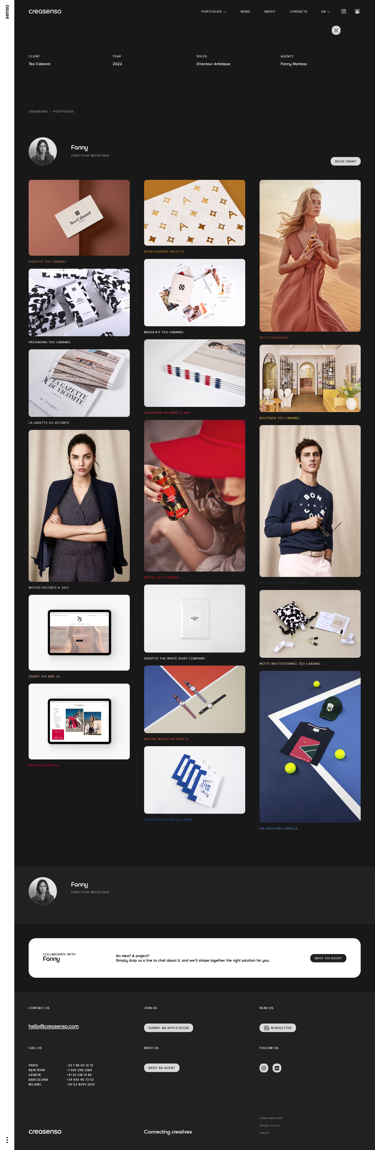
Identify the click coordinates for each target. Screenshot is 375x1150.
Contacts (298, 11)
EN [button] (323, 11)
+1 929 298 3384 (79, 1070)
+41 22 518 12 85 (79, 1074)
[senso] (7, 12)
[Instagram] (344, 11)
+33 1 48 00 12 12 (80, 1065)
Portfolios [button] (211, 11)
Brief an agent (161, 1068)
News (245, 11)
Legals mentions (271, 1118)
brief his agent (328, 958)
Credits (265, 1133)
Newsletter (281, 1028)
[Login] (357, 11)
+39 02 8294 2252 (81, 1084)
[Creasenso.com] (45, 12)
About (270, 11)
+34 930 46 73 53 (80, 1079)
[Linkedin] (277, 1068)
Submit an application (168, 1028)
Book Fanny (345, 161)
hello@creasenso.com (54, 1026)
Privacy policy (270, 1125)
